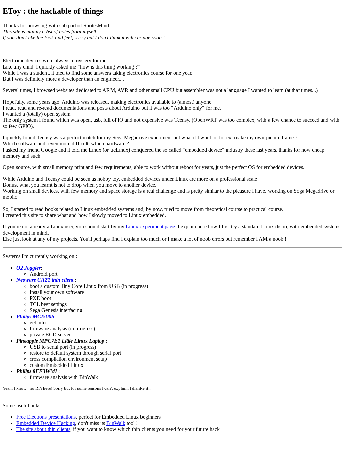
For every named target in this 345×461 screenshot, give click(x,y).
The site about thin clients (43, 429)
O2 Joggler (28, 268)
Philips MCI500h (35, 316)
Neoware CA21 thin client (44, 280)
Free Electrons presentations (46, 417)
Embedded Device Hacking (45, 423)
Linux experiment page (150, 226)
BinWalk (115, 423)
